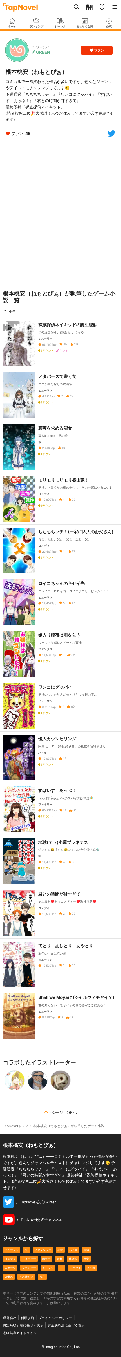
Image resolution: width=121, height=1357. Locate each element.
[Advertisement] (60, 212)
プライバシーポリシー (55, 1318)
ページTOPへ (63, 1112)
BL (61, 1267)
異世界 (9, 1276)
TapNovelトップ (15, 1126)
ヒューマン (12, 1249)
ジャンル (60, 26)
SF (26, 1249)
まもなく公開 (84, 26)
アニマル (47, 1267)
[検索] (76, 7)
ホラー (46, 1258)
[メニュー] (114, 7)
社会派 (73, 1258)
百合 (42, 1276)
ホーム (12, 26)
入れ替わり (26, 1276)
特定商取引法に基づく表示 (23, 1325)
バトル (73, 1249)
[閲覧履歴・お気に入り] (89, 7)
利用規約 (27, 1318)
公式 (109, 26)
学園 (86, 1249)
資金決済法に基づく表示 (66, 1325)
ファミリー (29, 1267)
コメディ (10, 1258)
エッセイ (75, 1267)
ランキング (36, 26)
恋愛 (60, 1249)
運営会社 (9, 1318)
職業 (59, 1258)
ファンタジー (42, 1249)
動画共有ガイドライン (20, 1333)
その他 (91, 1267)
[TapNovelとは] (102, 7)
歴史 (86, 1258)
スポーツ (10, 1267)
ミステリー (29, 1258)
